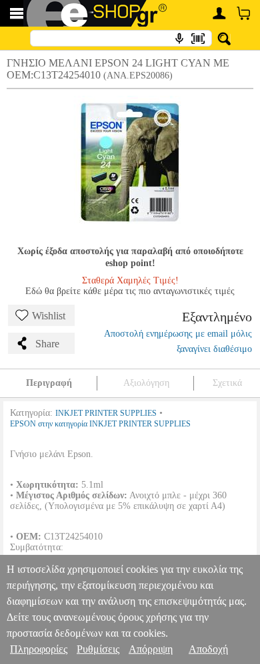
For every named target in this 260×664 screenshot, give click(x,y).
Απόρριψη (151, 649)
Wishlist (48, 315)
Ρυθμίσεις (98, 649)
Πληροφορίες (38, 649)
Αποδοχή (208, 649)
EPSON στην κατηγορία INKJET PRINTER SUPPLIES (100, 423)
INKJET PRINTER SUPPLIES (106, 413)
